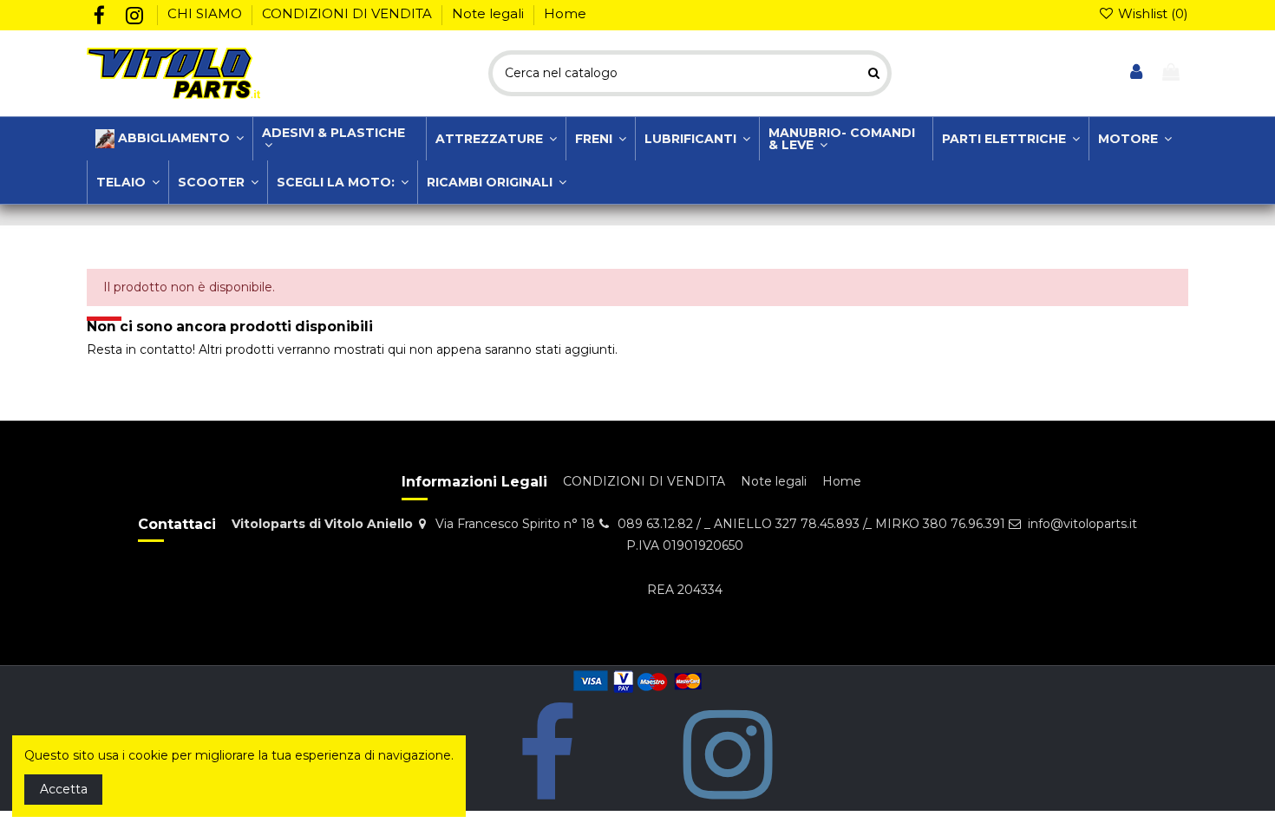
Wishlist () (1151, 13)
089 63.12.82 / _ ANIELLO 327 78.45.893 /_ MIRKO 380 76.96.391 (811, 524)
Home (565, 13)
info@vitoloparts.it (1082, 524)
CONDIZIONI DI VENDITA (348, 13)
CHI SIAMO (206, 13)
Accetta (64, 789)
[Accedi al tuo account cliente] (1137, 73)
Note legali (489, 13)
